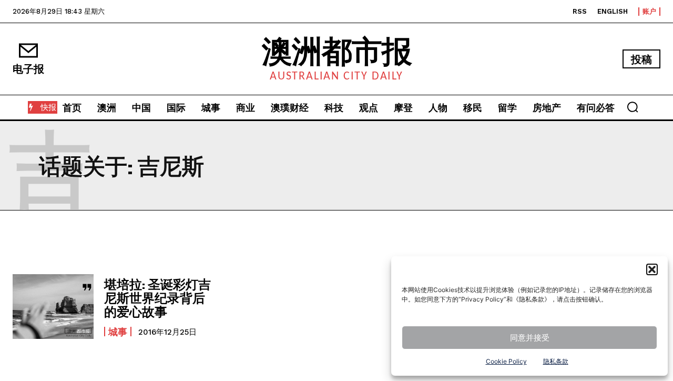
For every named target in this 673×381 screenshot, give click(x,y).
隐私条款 (555, 361)
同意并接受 (529, 338)
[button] (652, 269)
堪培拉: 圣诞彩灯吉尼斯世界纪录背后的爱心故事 (157, 297)
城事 (117, 331)
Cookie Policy (506, 361)
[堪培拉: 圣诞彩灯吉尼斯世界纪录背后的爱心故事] (53, 306)
